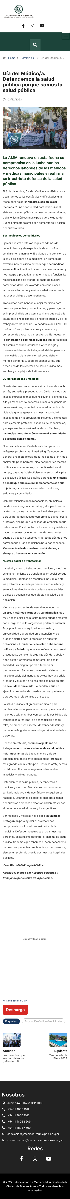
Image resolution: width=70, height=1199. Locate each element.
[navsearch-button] (35, 45)
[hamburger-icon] (66, 35)
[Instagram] (32, 25)
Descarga (15, 1009)
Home (11, 57)
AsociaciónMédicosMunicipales (43, 1021)
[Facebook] (23, 25)
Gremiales (28, 57)
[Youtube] (42, 25)
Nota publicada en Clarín (15, 1000)
